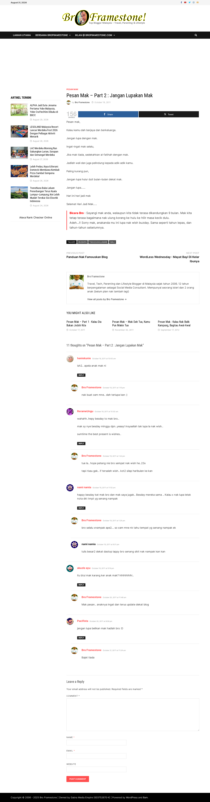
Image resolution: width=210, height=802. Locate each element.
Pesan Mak (72, 89)
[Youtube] (185, 2)
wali (112, 242)
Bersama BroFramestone (51, 35)
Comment (73, 696)
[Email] (197, 2)
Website (71, 764)
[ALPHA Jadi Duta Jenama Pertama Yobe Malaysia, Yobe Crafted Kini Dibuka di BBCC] (19, 105)
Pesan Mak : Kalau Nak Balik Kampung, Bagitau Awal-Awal (174, 323)
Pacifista (82, 620)
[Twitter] (190, 2)
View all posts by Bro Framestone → (107, 299)
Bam (145, 797)
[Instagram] (194, 2)
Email (70, 750)
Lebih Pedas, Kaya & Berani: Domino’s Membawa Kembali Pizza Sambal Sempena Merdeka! (44, 171)
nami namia (84, 487)
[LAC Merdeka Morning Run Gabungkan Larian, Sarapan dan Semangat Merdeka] (19, 148)
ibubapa (82, 242)
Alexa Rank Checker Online (35, 217)
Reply (81, 375)
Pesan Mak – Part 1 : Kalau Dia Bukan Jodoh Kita (83, 323)
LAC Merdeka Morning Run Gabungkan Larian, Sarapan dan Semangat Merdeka (44, 151)
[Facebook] (181, 2)
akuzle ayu (83, 567)
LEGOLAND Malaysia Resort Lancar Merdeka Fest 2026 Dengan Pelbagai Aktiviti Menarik (44, 131)
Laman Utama (22, 35)
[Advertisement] (105, 60)
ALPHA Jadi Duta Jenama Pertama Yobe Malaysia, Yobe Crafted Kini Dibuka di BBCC (44, 110)
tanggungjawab (98, 242)
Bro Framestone (82, 102)
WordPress (132, 797)
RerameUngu (85, 411)
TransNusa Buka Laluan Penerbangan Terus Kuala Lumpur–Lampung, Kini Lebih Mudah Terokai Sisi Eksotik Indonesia (45, 194)
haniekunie (84, 358)
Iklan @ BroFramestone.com (93, 35)
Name (70, 737)
